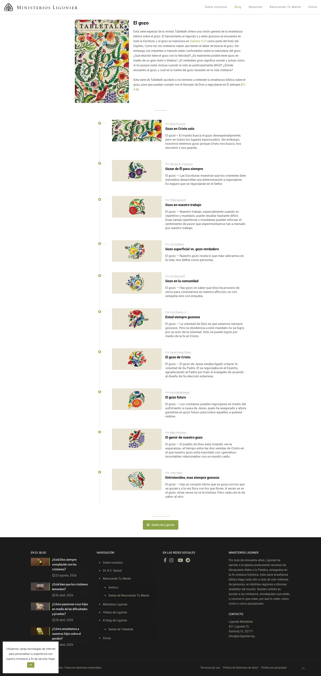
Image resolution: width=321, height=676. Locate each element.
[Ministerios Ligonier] (41, 7)
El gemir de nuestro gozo (183, 437)
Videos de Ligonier (115, 612)
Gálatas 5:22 (198, 41)
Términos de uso (210, 667)
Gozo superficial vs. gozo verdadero (192, 249)
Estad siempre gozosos (182, 317)
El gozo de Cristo (177, 357)
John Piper (176, 472)
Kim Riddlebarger (180, 392)
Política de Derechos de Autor (240, 667)
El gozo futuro (175, 397)
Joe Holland (177, 244)
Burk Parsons (178, 123)
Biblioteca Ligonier (115, 604)
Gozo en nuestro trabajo (183, 205)
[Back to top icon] (303, 668)
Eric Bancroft (177, 276)
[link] (102, 61)
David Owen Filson (180, 352)
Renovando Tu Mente (117, 578)
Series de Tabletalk (120, 629)
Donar (107, 638)
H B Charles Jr (178, 312)
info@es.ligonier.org (242, 636)
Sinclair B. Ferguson (181, 164)
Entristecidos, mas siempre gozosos (192, 477)
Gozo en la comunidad (181, 281)
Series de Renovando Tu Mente (128, 595)
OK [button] (30, 665)
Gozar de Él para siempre (184, 169)
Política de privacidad (273, 667)
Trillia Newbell (178, 200)
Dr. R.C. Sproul (112, 570)
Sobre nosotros (113, 562)
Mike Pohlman (178, 432)
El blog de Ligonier (115, 620)
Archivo (113, 587)
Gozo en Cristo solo (179, 129)
